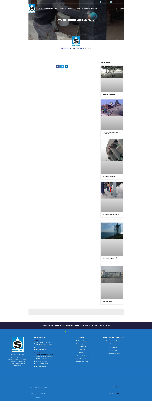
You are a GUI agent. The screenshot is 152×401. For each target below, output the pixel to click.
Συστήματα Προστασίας (110, 258)
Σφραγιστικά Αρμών (109, 94)
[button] (58, 66)
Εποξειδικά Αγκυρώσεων (111, 214)
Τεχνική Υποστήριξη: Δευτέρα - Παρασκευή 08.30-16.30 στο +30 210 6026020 (76, 325)
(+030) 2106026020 (118, 2)
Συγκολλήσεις (107, 301)
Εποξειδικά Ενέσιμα (109, 176)
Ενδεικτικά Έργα (79, 48)
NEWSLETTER (105, 2)
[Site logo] (31, 8)
